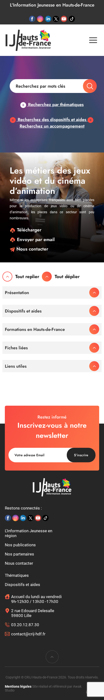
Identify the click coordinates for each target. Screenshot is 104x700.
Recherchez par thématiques (55, 104)
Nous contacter (31, 249)
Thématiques (17, 575)
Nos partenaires (19, 554)
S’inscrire (81, 455)
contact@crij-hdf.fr (28, 634)
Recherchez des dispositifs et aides (52, 119)
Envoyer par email (35, 239)
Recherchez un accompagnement (52, 126)
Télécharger (28, 230)
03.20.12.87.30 (25, 624)
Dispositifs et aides (22, 584)
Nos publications (20, 544)
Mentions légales (18, 686)
